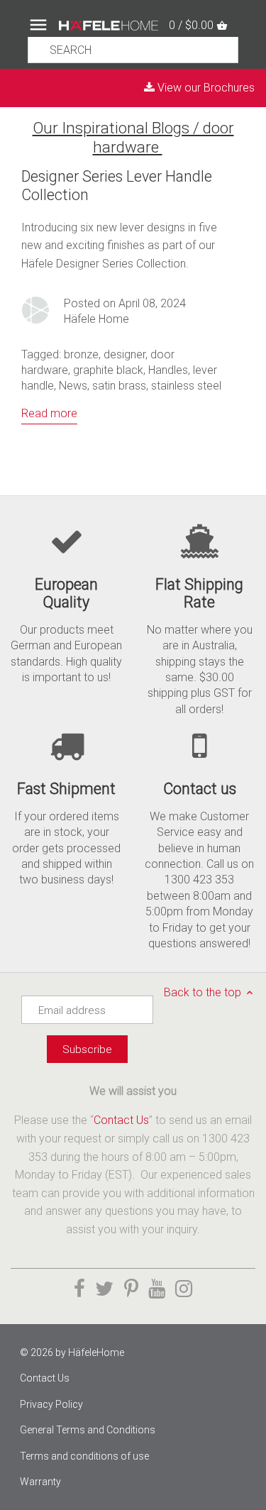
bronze (81, 354)
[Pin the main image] (131, 1289)
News (73, 385)
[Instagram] (183, 1289)
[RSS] (168, 147)
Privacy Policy (51, 1404)
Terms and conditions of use (84, 1456)
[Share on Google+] (156, 1289)
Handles (168, 370)
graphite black (108, 370)
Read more (49, 413)
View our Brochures (205, 87)
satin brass (119, 385)
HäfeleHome (96, 1352)
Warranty (40, 1481)
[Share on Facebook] (79, 1289)
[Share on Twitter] (104, 1289)
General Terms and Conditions (87, 1429)
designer (124, 354)
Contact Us (121, 1120)
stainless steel (186, 385)
